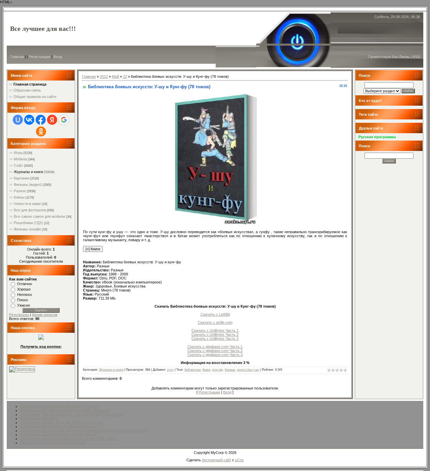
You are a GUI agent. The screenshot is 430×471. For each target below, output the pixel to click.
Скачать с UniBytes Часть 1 (215, 330)
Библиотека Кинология (39, 418)
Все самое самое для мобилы (39, 216)
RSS (416, 57)
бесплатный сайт (216, 460)
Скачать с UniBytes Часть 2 (215, 334)
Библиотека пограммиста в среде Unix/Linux (58, 426)
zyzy (170, 369)
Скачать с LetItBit (215, 314)
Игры (18, 153)
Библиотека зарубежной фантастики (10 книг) (59, 434)
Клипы (19, 197)
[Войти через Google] (63, 119)
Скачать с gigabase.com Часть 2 (215, 351)
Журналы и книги (28, 172)
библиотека (192, 369)
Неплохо (24, 295)
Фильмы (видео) (28, 184)
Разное (20, 191)
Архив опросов (44, 315)
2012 (104, 76)
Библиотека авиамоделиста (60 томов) (53, 442)
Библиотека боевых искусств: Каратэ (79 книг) (60, 406)
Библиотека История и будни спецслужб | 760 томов (65, 410)
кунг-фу (217, 369)
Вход (57, 57)
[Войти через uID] (18, 120)
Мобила (20, 159)
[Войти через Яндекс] (52, 120)
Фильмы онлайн (27, 229)
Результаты (19, 315)
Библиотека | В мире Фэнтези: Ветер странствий (61, 422)
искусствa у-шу (248, 369)
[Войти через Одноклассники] (41, 131)
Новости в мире (27, 204)
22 (125, 76)
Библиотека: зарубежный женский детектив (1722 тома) (67, 438)
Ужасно (23, 305)
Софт (18, 165)
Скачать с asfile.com (215, 322)
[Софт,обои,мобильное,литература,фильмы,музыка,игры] (41, 338)
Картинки (21, 178)
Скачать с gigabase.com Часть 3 (215, 355)
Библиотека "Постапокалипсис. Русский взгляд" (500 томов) (71, 414)
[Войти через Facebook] (41, 120)
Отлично (24, 284)
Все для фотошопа (30, 210)
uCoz (239, 460)
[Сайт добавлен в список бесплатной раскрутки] (22, 369)
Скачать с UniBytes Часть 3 (215, 338)
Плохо (22, 300)
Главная (17, 57)
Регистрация (39, 57)
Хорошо (24, 289)
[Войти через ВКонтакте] (29, 120)
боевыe (230, 369)
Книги (206, 369)
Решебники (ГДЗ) (28, 223)
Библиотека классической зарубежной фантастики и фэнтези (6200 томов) (84, 430)
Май (115, 76)
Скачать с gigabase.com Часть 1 (215, 347)
